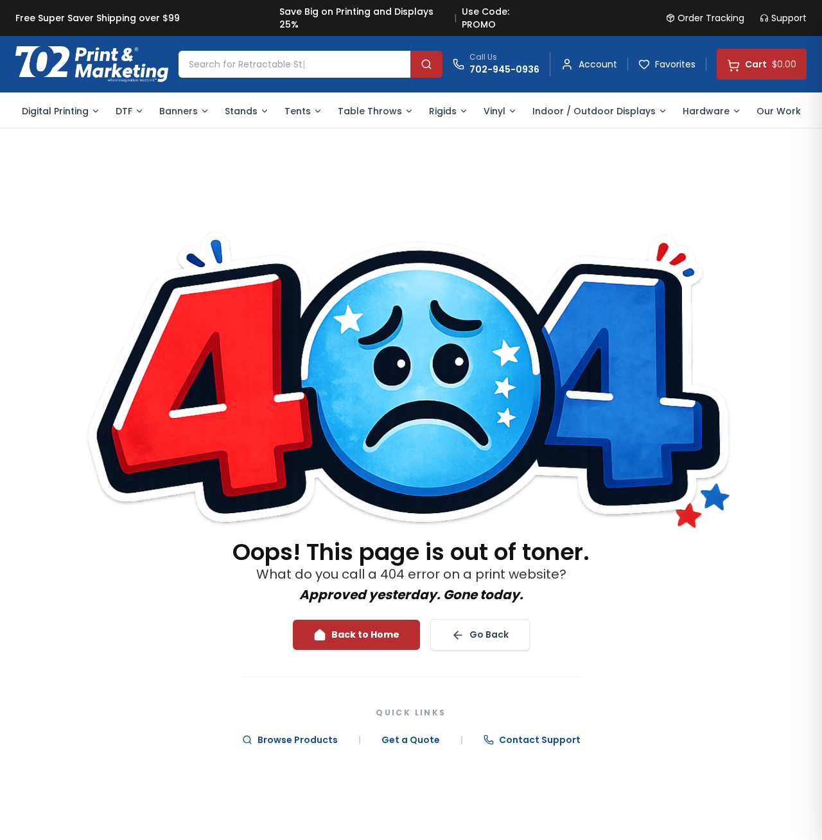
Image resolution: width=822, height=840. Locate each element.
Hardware (706, 111)
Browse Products (298, 739)
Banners (178, 111)
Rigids (443, 111)
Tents (297, 111)
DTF (124, 111)
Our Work (778, 111)
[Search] (426, 64)
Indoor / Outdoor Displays (594, 111)
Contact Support (540, 739)
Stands (241, 111)
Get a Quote (410, 739)
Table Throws (370, 111)
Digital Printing (55, 111)
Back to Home (365, 634)
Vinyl (494, 111)
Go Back (489, 634)
